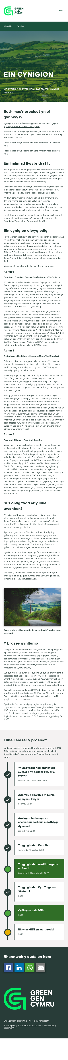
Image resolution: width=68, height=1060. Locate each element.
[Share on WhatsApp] (29, 971)
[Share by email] (40, 971)
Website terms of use (30, 1025)
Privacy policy (10, 1025)
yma (6, 146)
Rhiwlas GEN (8, 26)
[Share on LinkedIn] (19, 971)
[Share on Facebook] (8, 971)
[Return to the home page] (34, 11)
